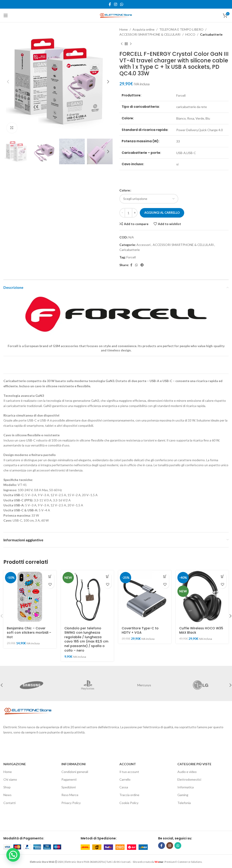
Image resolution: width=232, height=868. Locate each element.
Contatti (9, 803)
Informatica (185, 787)
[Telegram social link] (142, 265)
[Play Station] (88, 685)
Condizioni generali (74, 772)
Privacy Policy (71, 803)
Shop (7, 787)
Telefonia (184, 803)
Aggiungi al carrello (162, 212)
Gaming (182, 795)
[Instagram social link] (115, 4)
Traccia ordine (129, 795)
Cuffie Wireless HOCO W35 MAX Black (201, 630)
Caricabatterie (211, 34)
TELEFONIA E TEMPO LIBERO (181, 29)
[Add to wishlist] (50, 584)
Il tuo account (129, 772)
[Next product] (130, 44)
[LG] (200, 685)
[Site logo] (116, 15)
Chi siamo (10, 779)
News (7, 795)
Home (123, 29)
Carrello (124, 779)
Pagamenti (69, 779)
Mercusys (144, 685)
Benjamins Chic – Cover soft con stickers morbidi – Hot (29, 632)
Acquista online (144, 29)
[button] (50, 577)
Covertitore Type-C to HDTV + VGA (140, 630)
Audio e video (187, 772)
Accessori (143, 245)
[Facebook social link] (109, 4)
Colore (124, 190)
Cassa (123, 787)
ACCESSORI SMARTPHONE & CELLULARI (150, 34)
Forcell (131, 257)
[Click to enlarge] (12, 128)
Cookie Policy (128, 803)
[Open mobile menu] (5, 15)
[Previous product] (121, 44)
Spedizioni (68, 787)
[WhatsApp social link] (122, 4)
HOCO (190, 34)
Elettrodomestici (189, 779)
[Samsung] (31, 685)
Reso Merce (69, 795)
